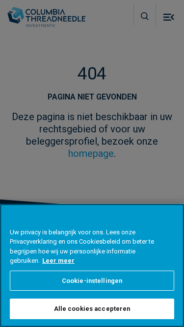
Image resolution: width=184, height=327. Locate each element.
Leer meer (58, 260)
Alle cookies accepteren (92, 308)
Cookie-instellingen (92, 280)
